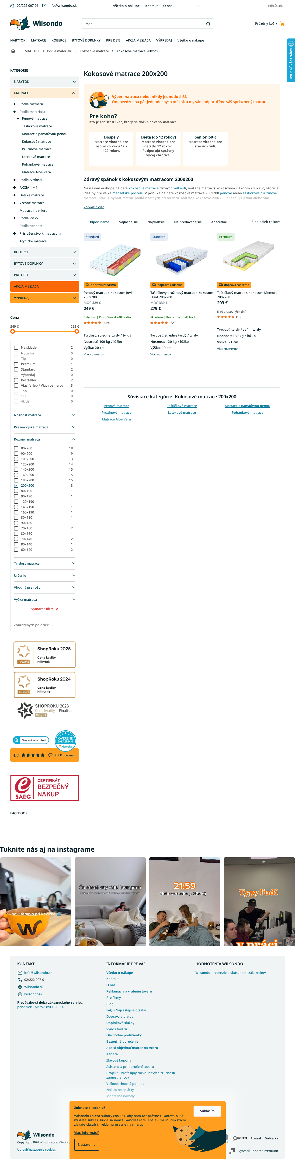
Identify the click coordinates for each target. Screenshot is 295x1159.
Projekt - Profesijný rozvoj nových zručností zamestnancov (140, 1075)
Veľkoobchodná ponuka (125, 1083)
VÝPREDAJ (22, 297)
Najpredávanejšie (188, 222)
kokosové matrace (144, 188)
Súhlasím (207, 1111)
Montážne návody (120, 1096)
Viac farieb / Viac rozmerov (47, 385)
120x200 (47, 464)
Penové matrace (34, 118)
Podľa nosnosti (31, 225)
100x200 (47, 459)
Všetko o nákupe (126, 5)
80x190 (47, 491)
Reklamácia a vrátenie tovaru (129, 991)
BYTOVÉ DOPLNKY (28, 263)
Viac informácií (86, 1132)
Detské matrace (32, 195)
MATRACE (21, 93)
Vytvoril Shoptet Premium (258, 1151)
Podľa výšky (29, 218)
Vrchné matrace (32, 203)
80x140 (47, 544)
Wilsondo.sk (34, 987)
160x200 (47, 474)
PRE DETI (21, 275)
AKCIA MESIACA (26, 286)
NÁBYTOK (21, 81)
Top (47, 391)
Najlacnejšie (128, 222)
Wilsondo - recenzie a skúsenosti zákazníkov (230, 973)
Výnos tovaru (116, 1029)
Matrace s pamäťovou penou (44, 134)
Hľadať (208, 23)
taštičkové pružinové (260, 193)
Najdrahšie (156, 222)
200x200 (47, 485)
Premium (47, 364)
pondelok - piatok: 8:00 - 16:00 (50, 1004)
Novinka (47, 353)
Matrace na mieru (34, 210)
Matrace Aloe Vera (36, 172)
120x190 (47, 501)
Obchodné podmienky (124, 1035)
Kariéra (112, 1054)
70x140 (47, 539)
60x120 (47, 549)
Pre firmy (113, 997)
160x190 (47, 512)
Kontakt (151, 5)
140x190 (47, 507)
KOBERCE (21, 252)
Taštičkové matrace (37, 126)
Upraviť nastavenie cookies (36, 1150)
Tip (47, 358)
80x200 (47, 448)
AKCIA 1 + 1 (29, 187)
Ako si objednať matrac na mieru (132, 1047)
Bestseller (47, 380)
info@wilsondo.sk (38, 972)
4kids (47, 401)
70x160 (47, 528)
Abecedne (219, 222)
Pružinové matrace (37, 149)
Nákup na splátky (120, 1089)
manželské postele (127, 193)
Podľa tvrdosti (31, 179)
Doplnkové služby (120, 1022)
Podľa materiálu (32, 111)
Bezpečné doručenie (122, 1041)
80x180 (47, 517)
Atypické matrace (33, 241)
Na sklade (47, 347)
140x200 (47, 469)
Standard (47, 369)
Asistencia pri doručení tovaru (130, 1066)
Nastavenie (86, 1144)
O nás (167, 5)
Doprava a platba (119, 1016)
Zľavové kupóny (118, 1060)
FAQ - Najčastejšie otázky (126, 1010)
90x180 (47, 523)
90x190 (47, 496)
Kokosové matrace (36, 141)
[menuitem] (17, 40)
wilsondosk (33, 994)
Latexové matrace (36, 156)
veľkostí (180, 188)
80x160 (47, 533)
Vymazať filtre (42, 609)
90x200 (47, 453)
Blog (110, 1004)
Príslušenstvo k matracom (40, 233)
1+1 (47, 396)
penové (226, 193)
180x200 (47, 480)
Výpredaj (47, 374)
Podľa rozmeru (31, 104)
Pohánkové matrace (37, 164)
